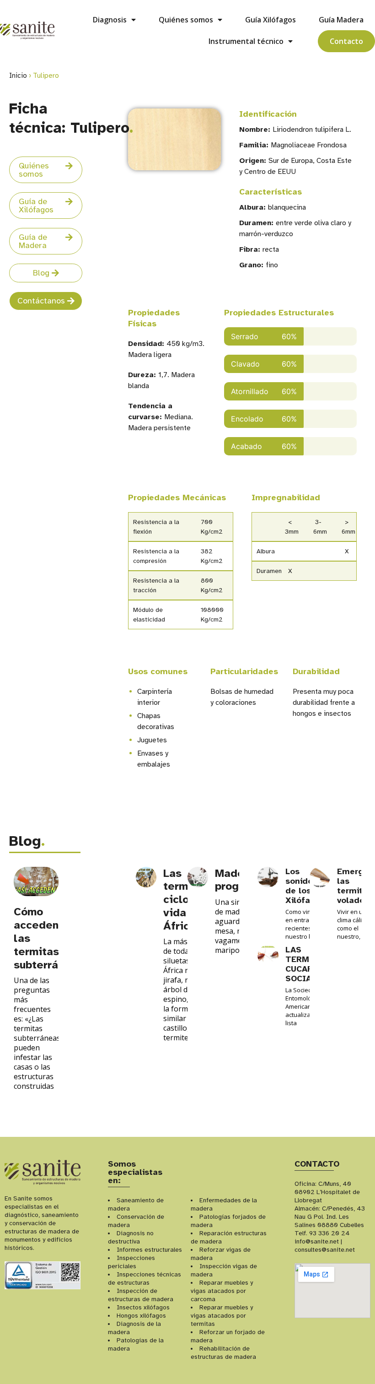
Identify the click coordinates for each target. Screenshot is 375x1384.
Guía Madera (341, 20)
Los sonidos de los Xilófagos (305, 885)
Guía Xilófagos (270, 20)
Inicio (18, 75)
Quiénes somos (186, 20)
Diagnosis (110, 20)
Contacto (346, 41)
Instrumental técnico (246, 41)
